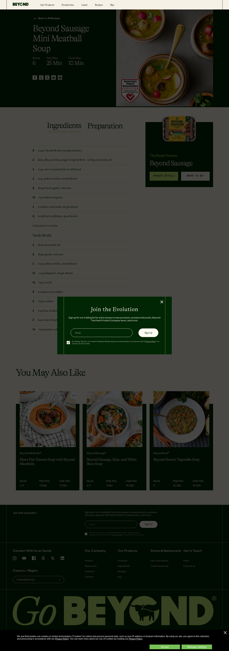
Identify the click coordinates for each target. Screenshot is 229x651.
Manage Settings (196, 646)
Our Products (47, 4)
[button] (225, 632)
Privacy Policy (62, 639)
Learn (84, 4)
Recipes (99, 4)
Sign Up (148, 332)
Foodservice (68, 4)
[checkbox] (68, 342)
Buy (112, 4)
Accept (165, 646)
